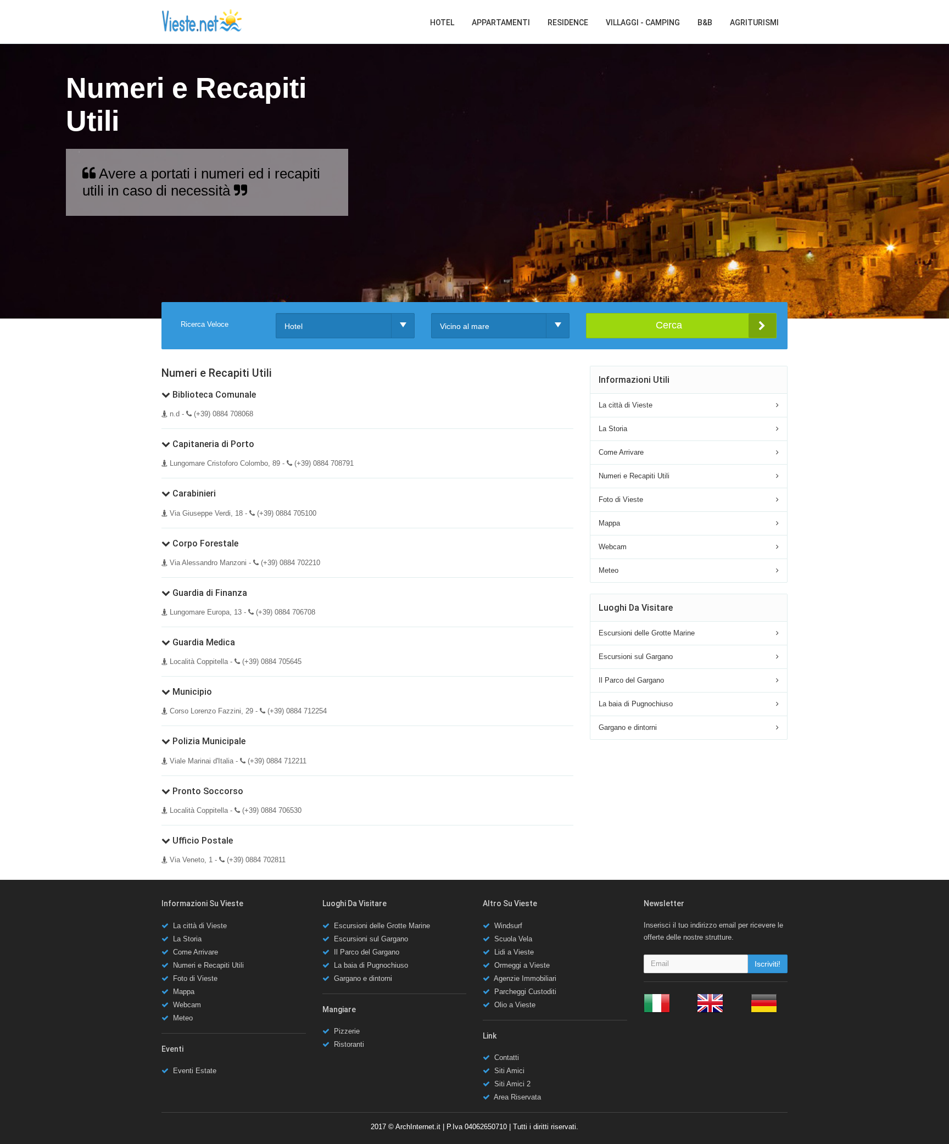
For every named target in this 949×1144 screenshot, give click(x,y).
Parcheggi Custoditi (525, 991)
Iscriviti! (767, 963)
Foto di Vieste (621, 499)
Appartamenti (501, 22)
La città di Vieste (625, 405)
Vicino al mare (464, 326)
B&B (704, 22)
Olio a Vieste (514, 1005)
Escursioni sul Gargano (636, 656)
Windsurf (508, 926)
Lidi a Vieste (514, 952)
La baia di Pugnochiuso (636, 704)
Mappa (609, 523)
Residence (568, 22)
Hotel (442, 22)
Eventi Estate (194, 1071)
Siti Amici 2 (512, 1084)
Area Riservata (517, 1097)
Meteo (608, 570)
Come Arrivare (621, 452)
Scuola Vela (513, 939)
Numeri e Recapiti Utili (634, 476)
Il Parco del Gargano (631, 680)
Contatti (506, 1057)
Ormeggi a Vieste (522, 965)
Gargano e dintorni (628, 727)
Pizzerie (347, 1031)
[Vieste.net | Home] (202, 21)
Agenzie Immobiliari (525, 978)
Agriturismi (754, 22)
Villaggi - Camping (643, 22)
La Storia (613, 429)
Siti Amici (509, 1071)
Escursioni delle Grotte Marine (647, 633)
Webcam (613, 547)
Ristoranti (349, 1044)
